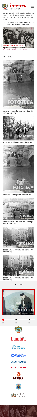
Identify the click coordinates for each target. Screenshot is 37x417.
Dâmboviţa (25, 49)
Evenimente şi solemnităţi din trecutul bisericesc (17, 13)
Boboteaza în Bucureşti (13, 15)
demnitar (8, 49)
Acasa (4, 13)
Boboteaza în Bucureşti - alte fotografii (13, 45)
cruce (20, 49)
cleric (4, 49)
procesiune (14, 49)
